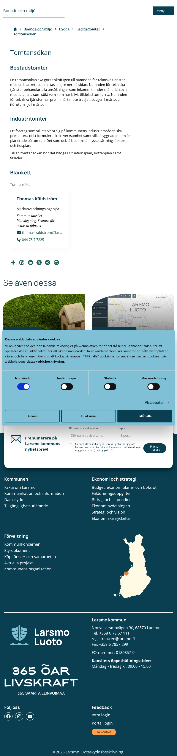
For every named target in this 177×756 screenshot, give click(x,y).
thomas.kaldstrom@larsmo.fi (42, 232)
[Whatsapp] (47, 262)
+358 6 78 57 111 (114, 633)
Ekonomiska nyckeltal (111, 518)
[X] (39, 262)
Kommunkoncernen (22, 544)
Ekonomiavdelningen (111, 505)
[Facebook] (21, 262)
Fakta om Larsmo (20, 487)
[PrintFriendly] (56, 262)
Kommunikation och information (34, 493)
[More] (13, 262)
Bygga (64, 29)
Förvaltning (16, 536)
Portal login (102, 723)
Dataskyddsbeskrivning (102, 751)
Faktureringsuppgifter (111, 493)
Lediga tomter (88, 29)
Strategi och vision (108, 512)
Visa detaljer (154, 402)
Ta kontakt (103, 732)
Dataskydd (13, 499)
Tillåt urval (88, 416)
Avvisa (32, 416)
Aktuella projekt (18, 562)
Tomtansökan (21, 184)
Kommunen (16, 479)
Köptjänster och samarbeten (30, 556)
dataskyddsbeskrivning (45, 361)
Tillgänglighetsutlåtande (26, 505)
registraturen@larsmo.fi (113, 638)
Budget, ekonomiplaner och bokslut (124, 487)
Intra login (101, 714)
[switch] (67, 386)
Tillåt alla (145, 416)
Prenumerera (155, 448)
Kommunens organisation (28, 568)
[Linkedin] (30, 262)
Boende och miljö (38, 29)
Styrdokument (17, 550)
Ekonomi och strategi (114, 479)
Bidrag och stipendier (111, 499)
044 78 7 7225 (33, 239)
